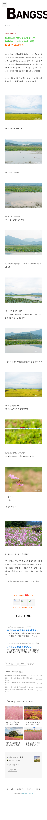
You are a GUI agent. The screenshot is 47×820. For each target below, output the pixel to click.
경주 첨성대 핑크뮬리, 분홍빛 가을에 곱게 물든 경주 (19, 682)
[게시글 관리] (15, 664)
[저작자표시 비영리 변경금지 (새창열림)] (30, 664)
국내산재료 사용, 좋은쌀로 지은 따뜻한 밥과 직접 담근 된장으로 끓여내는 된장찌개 (23, 650)
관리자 (31, 793)
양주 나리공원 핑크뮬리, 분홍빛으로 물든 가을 (17, 687)
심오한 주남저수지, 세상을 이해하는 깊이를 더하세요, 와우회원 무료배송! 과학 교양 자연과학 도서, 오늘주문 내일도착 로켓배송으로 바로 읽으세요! (23, 634)
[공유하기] (12, 664)
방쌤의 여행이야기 (15, 757)
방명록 (38, 789)
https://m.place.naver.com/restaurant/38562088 (21, 643)
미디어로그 (20, 789)
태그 (12, 789)
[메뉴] (4, 4)
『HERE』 (8, 672)
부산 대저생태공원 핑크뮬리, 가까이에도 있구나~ (18, 675)
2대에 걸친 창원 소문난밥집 (19, 646)
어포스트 (24, 793)
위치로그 (30, 789)
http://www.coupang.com (17, 627)
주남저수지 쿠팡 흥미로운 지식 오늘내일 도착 (22, 630)
